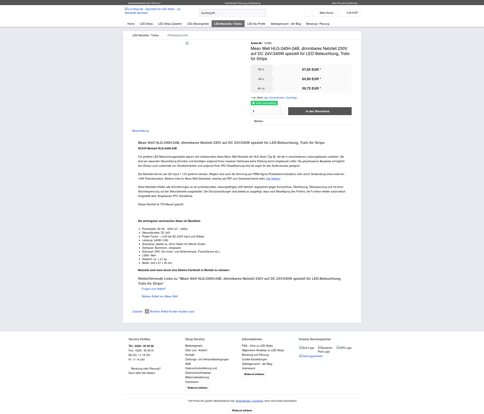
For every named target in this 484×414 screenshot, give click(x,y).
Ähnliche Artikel (159, 311)
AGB (188, 364)
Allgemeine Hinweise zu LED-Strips (263, 350)
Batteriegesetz (193, 345)
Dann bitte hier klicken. (142, 373)
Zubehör (140, 311)
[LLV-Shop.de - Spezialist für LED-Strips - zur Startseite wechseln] (153, 12)
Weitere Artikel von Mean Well (159, 296)
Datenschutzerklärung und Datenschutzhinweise (201, 370)
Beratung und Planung (255, 355)
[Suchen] (262, 13)
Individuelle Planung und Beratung (242, 3)
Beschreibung (140, 131)
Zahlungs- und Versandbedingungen (207, 359)
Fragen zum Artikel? (153, 289)
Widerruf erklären (197, 387)
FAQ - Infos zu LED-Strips (257, 345)
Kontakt (189, 355)
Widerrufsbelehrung (197, 377)
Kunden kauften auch (181, 311)
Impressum (192, 382)
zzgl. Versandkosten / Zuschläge (280, 97)
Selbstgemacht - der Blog (257, 364)
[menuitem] (232, 14)
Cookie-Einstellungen (254, 359)
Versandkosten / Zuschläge (249, 400)
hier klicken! (273, 178)
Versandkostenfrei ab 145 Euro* (144, 3)
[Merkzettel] (307, 13)
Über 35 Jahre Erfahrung (344, 3)
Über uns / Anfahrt (196, 350)
